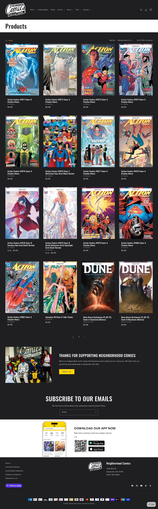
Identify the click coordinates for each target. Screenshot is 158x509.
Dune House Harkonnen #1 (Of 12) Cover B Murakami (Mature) (135, 318)
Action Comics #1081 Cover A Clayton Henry (20, 318)
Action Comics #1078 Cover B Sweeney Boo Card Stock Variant (21, 244)
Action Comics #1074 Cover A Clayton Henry (133, 100)
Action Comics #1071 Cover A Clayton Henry (20, 100)
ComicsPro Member (12, 467)
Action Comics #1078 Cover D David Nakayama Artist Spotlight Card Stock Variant (59, 245)
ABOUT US (66, 372)
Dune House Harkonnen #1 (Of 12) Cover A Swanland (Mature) (97, 318)
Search (8, 463)
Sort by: (112, 40)
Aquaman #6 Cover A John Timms (59, 317)
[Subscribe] (95, 412)
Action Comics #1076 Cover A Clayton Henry (20, 172)
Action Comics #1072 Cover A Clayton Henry (57, 100)
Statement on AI (11, 478)
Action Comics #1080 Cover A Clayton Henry (133, 244)
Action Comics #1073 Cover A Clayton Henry (95, 100)
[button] (33, 10)
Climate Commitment (13, 475)
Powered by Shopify (88, 503)
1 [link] (73, 337)
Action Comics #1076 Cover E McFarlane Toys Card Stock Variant (59, 172)
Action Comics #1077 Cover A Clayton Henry (95, 172)
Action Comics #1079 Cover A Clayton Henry (95, 244)
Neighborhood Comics (75, 503)
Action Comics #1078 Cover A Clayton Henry (133, 172)
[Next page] (84, 336)
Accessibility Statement (14, 471)
